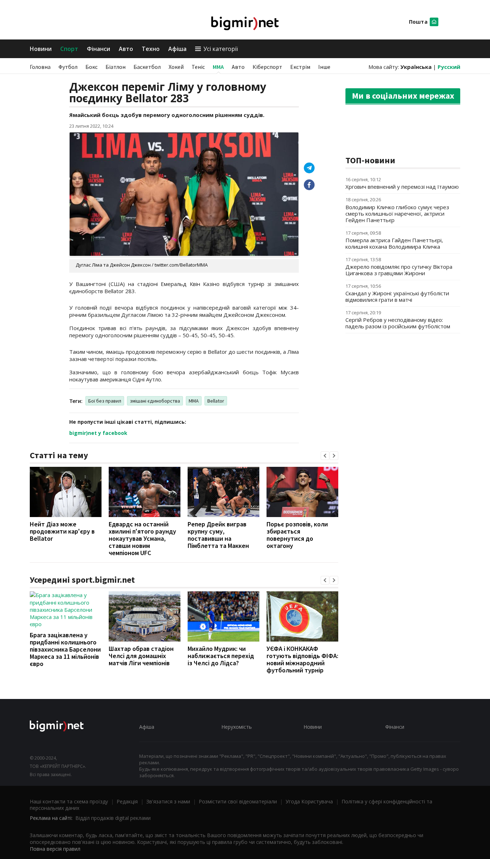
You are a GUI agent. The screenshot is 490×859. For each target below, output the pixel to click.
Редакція (127, 801)
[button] (325, 455)
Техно (151, 49)
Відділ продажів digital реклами (113, 818)
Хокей (176, 66)
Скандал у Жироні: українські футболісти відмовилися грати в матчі (397, 296)
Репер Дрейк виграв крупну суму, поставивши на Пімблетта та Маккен (218, 535)
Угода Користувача (309, 801)
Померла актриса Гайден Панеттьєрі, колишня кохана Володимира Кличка (394, 243)
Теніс (198, 66)
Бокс (91, 66)
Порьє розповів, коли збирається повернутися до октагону (297, 535)
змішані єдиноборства (155, 401)
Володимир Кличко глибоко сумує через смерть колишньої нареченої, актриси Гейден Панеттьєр (397, 213)
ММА (218, 66)
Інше (324, 66)
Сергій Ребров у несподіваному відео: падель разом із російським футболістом (397, 323)
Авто (126, 49)
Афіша (177, 49)
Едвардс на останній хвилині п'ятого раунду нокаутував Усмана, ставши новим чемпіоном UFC (142, 538)
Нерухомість (236, 726)
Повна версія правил (55, 848)
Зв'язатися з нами (168, 801)
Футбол (67, 66)
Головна (40, 66)
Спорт (69, 49)
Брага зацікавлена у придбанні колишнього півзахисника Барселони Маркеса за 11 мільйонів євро (65, 649)
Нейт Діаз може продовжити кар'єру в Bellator (62, 531)
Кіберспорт (267, 66)
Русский (449, 66)
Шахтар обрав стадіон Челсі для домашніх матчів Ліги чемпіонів (141, 655)
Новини (41, 49)
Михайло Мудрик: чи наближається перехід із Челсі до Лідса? (221, 655)
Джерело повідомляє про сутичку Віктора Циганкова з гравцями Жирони (398, 270)
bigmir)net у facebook (98, 433)
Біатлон (115, 66)
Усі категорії (220, 49)
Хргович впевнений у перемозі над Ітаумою (402, 186)
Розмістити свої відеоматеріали (238, 801)
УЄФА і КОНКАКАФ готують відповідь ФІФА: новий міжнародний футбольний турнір (302, 659)
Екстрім (300, 66)
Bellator (215, 401)
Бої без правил (104, 401)
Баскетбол (147, 66)
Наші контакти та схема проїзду (69, 801)
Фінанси (98, 49)
